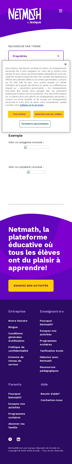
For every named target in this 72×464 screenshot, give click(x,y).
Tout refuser (19, 114)
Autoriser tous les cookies (48, 114)
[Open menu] (61, 11)
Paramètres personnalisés (35, 124)
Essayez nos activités (31, 285)
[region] (36, 96)
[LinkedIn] (18, 439)
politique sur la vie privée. (32, 105)
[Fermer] (65, 64)
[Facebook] (11, 439)
